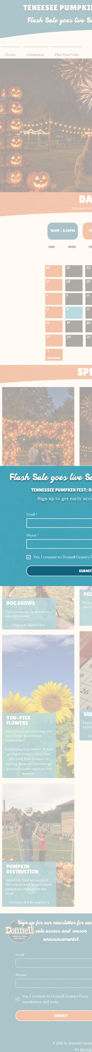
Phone (32, 535)
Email (31, 514)
